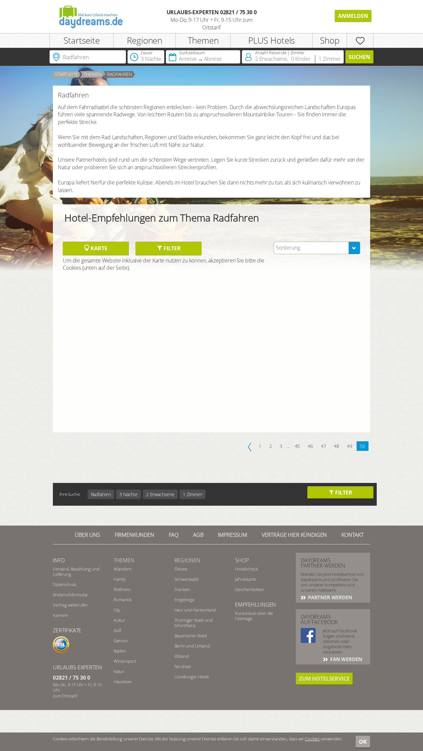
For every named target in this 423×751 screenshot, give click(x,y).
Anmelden (353, 16)
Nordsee (182, 666)
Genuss (121, 641)
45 (297, 446)
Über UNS (87, 534)
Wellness (122, 589)
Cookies (312, 739)
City (117, 610)
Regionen (144, 40)
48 (336, 446)
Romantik (123, 600)
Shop (329, 40)
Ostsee (180, 569)
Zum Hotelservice (324, 678)
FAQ (174, 534)
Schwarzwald (186, 579)
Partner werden (329, 597)
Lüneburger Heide (191, 677)
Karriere (60, 615)
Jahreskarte (245, 579)
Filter (171, 248)
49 (349, 446)
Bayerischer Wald (190, 636)
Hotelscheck (246, 569)
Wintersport (125, 661)
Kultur (119, 620)
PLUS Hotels (271, 40)
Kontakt (352, 534)
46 (310, 446)
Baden (120, 651)
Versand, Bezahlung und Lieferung (76, 571)
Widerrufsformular (70, 595)
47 (323, 446)
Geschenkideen (249, 589)
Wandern (123, 569)
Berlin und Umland (192, 646)
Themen (203, 40)
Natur (119, 671)
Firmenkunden (134, 534)
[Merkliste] (360, 40)
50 (362, 446)
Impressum (232, 534)
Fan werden (345, 659)
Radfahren (119, 74)
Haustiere (123, 682)
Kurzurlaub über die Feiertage (254, 615)
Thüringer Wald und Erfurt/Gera (193, 622)
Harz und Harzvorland (195, 610)
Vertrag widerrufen (70, 605)
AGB (198, 534)
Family (120, 579)
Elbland (181, 656)
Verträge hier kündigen (294, 534)
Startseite (81, 40)
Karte (98, 248)
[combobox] (317, 248)
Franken (182, 589)
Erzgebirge (184, 600)
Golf (117, 630)
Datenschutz (64, 584)
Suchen (359, 56)
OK (363, 741)
